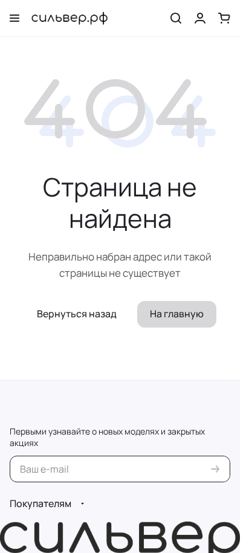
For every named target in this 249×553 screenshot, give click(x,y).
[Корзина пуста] (224, 18)
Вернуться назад (77, 313)
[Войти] (200, 18)
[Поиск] (176, 18)
